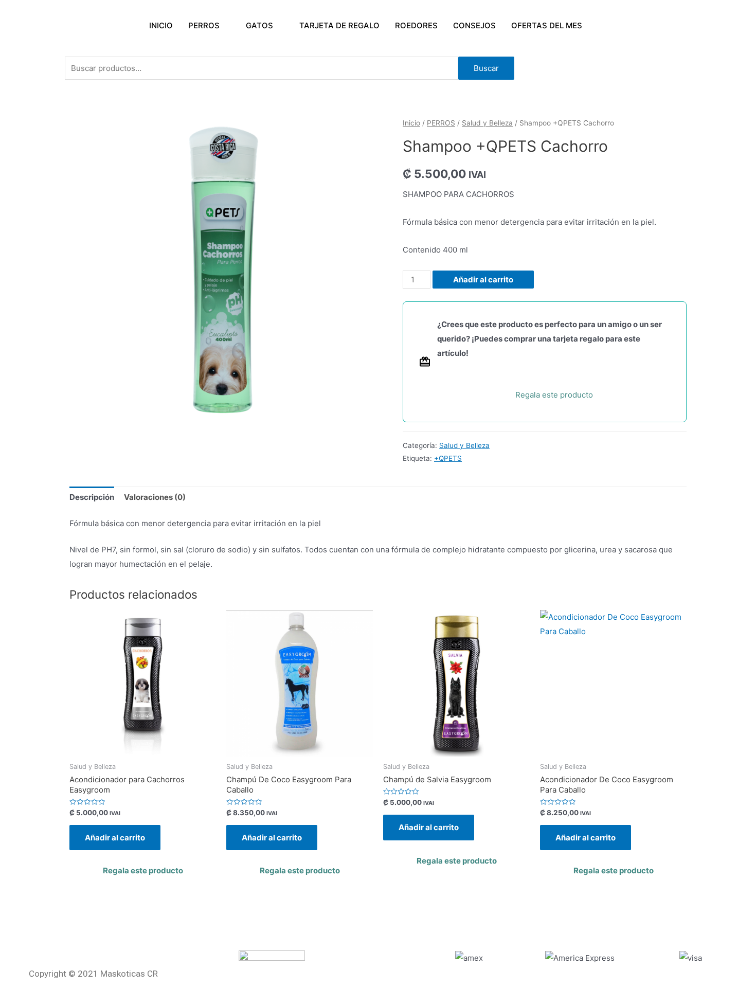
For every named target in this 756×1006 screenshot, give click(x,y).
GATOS (259, 25)
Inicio (411, 123)
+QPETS (448, 458)
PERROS (204, 25)
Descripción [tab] (91, 497)
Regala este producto (554, 395)
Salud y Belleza (487, 123)
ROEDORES (416, 25)
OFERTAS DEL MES (546, 25)
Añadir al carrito (483, 279)
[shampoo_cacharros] (223, 271)
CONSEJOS (474, 25)
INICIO (161, 25)
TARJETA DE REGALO (339, 25)
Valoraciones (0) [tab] (155, 497)
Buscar (486, 68)
